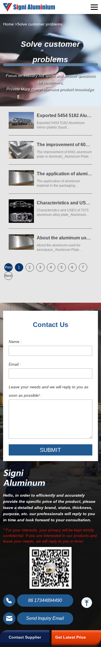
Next (8, 276)
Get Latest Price (70, 637)
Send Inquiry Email (45, 618)
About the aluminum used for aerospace (64, 237)
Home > (10, 24)
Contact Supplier (25, 637)
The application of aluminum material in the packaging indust (64, 173)
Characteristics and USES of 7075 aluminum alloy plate (64, 202)
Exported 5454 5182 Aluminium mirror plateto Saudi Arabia (64, 115)
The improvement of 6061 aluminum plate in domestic (64, 144)
